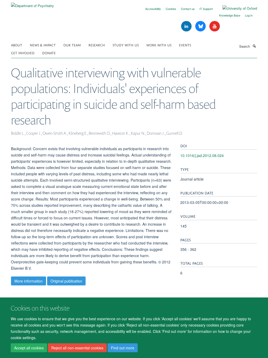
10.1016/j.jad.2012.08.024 (202, 155)
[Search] (254, 46)
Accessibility (153, 9)
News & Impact (43, 44)
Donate (49, 52)
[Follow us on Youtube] (214, 26)
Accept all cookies (29, 347)
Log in (249, 15)
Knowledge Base (229, 15)
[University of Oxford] (236, 8)
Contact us (188, 9)
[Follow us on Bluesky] (201, 26)
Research (96, 44)
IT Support (206, 9)
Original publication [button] (66, 281)
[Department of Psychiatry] (32, 3)
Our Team (72, 44)
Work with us (158, 44)
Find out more (122, 347)
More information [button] (28, 281)
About (16, 44)
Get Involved (23, 52)
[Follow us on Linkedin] (187, 26)
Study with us (126, 44)
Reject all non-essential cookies (77, 347)
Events (185, 44)
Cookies (171, 9)
